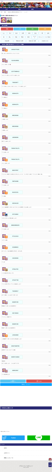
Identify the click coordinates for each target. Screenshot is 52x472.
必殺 (48, 33)
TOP (6, 9)
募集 (19, 9)
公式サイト (7, 453)
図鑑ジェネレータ (8, 458)
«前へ (13, 381)
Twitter (13, 438)
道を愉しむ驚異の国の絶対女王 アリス (15, 12)
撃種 (22, 37)
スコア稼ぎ (47, 37)
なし (4, 33)
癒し (10, 37)
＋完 (20, 29)
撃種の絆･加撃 (19, 40)
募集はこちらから (26, 384)
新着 (45, 29)
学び (10, 33)
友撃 (23, 33)
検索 (32, 9)
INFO (5, 448)
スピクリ (34, 37)
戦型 (28, 37)
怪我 (29, 33)
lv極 (32, 29)
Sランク (41, 37)
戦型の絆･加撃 (32, 40)
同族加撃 (7, 40)
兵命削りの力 (45, 40)
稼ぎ (16, 33)
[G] (50, 459)
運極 (7, 29)
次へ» (38, 381)
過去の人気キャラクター (5, 431)
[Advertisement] (12, 395)
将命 (35, 33)
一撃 (42, 33)
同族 (16, 37)
